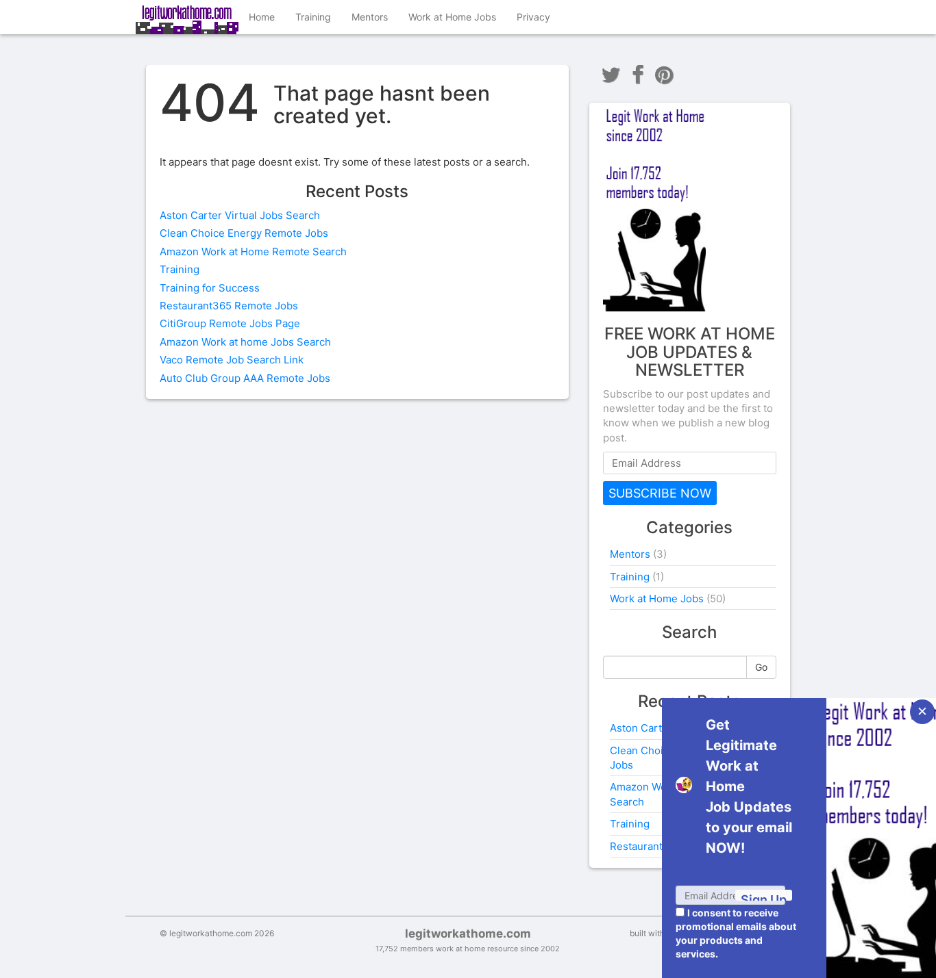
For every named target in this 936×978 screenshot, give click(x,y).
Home (262, 17)
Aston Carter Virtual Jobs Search (240, 215)
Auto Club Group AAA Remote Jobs (245, 378)
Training (313, 17)
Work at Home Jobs (452, 17)
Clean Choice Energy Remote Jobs (244, 233)
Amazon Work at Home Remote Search (253, 251)
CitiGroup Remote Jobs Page (230, 323)
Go (761, 667)
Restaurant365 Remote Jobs (229, 305)
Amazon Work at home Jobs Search (245, 341)
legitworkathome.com (468, 933)
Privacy (533, 17)
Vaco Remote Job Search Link (232, 359)
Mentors (370, 17)
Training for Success (210, 287)
